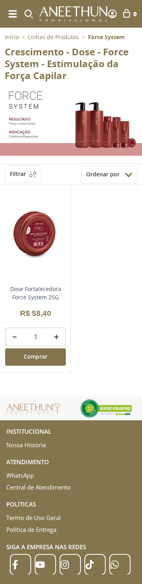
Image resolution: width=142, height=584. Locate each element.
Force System (106, 37)
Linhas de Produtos (53, 37)
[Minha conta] (112, 14)
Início (12, 37)
